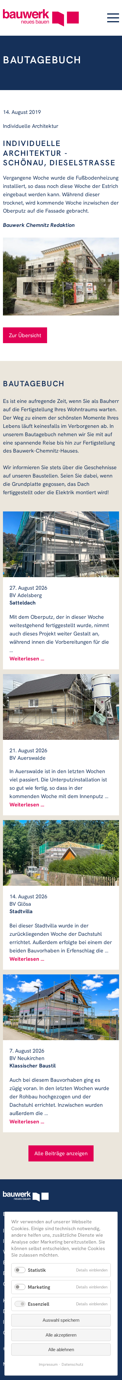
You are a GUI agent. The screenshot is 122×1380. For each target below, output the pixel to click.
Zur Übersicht (25, 335)
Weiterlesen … (26, 658)
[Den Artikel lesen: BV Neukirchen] (61, 1007)
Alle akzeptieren (61, 1334)
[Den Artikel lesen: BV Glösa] (61, 853)
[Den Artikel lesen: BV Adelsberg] (61, 544)
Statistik (37, 1270)
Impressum (48, 1364)
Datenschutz (72, 1364)
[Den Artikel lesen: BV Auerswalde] (61, 707)
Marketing (39, 1287)
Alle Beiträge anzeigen (61, 1153)
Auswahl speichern (61, 1320)
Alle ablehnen (61, 1349)
